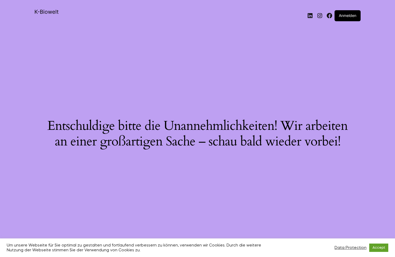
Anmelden (347, 15)
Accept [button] (378, 247)
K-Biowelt (46, 12)
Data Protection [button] (351, 248)
